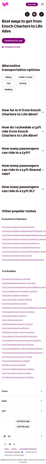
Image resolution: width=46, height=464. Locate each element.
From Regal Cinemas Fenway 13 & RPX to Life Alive (22, 353)
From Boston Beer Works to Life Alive (17, 324)
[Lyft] (5, 4)
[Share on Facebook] (34, 14)
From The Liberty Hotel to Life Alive (16, 373)
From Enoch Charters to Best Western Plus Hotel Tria (24, 231)
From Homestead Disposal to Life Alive (18, 344)
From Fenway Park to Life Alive (14, 303)
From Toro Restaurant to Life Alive (16, 361)
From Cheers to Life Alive (12, 320)
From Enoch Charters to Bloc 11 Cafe (17, 255)
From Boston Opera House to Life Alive (18, 377)
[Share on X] (27, 14)
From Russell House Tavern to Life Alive (18, 312)
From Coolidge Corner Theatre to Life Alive (19, 291)
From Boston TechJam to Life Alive (16, 279)
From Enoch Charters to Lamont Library (18, 227)
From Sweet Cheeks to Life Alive (15, 295)
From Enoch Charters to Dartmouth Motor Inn (21, 243)
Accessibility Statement (28, 449)
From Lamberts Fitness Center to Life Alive (19, 336)
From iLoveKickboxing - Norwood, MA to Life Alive (22, 348)
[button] (42, 4)
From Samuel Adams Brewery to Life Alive (19, 283)
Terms (6, 449)
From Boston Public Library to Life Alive (18, 332)
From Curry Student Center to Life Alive (18, 369)
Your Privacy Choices (12, 452)
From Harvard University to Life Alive (17, 357)
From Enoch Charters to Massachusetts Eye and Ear (23, 260)
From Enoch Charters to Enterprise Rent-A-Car (21, 247)
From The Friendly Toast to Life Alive (17, 299)
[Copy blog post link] (41, 14)
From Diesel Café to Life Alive (14, 316)
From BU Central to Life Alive (14, 365)
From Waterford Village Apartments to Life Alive (21, 340)
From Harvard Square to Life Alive (15, 328)
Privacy (14, 449)
